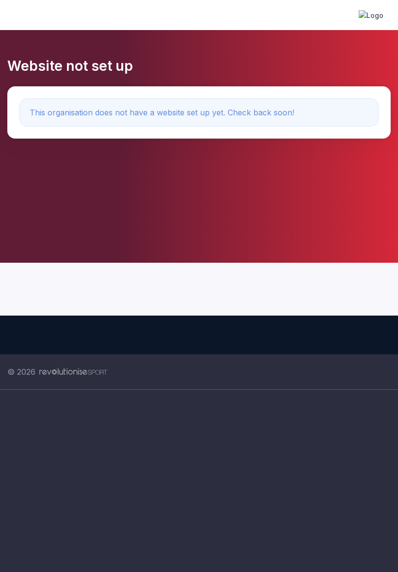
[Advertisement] (199, 481)
